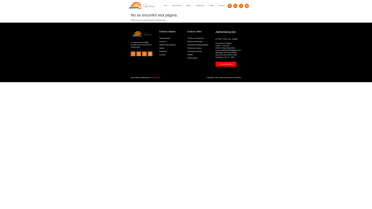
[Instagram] (241, 6)
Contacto (221, 5)
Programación (200, 5)
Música (188, 5)
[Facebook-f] (229, 6)
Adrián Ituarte (156, 77)
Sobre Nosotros (177, 5)
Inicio (165, 5)
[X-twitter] (235, 6)
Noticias (211, 5)
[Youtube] (247, 6)
